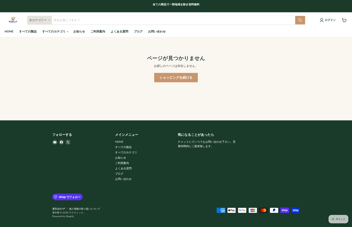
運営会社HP (58, 209)
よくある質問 (119, 31)
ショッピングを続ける (176, 77)
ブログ (138, 31)
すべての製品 (28, 31)
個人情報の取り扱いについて (84, 209)
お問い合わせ (157, 31)
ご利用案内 (98, 31)
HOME (9, 31)
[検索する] (300, 20)
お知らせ (79, 31)
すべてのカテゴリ (54, 31)
